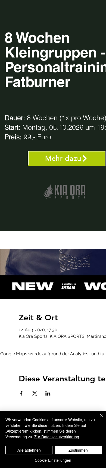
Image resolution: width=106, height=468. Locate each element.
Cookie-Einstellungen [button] (53, 460)
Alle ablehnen (29, 450)
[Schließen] (98, 419)
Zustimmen (78, 450)
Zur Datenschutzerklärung (56, 436)
